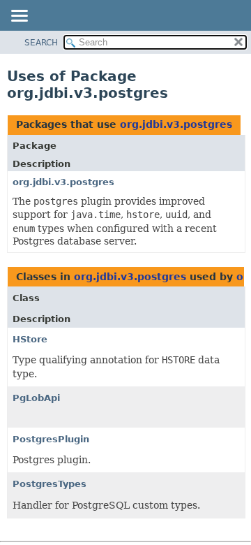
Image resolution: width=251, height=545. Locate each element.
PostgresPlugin (51, 439)
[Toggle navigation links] (19, 17)
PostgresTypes (49, 484)
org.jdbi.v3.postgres (176, 124)
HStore (30, 339)
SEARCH (41, 43)
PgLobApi (36, 398)
